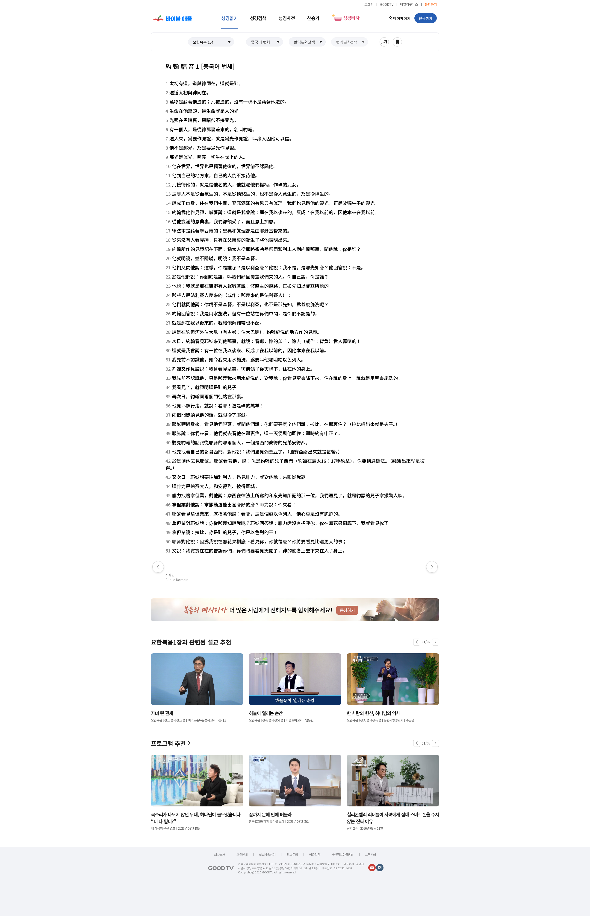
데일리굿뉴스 (409, 4)
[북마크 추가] (397, 42)
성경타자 (351, 18)
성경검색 (258, 18)
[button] (211, 42)
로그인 (368, 4)
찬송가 (313, 18)
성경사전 (286, 18)
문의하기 (431, 4)
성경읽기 (229, 18)
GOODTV (386, 4)
